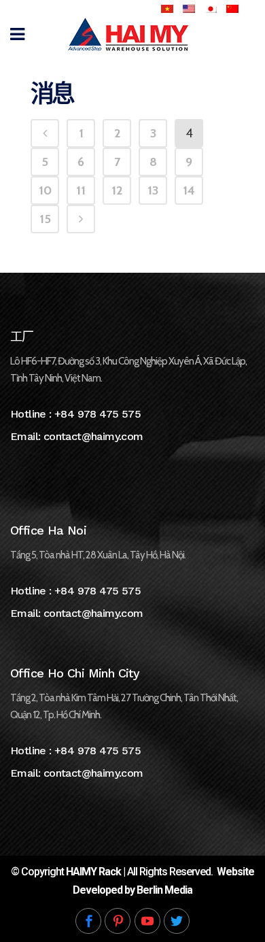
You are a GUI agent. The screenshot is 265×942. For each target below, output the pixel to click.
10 (45, 190)
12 (116, 190)
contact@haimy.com (93, 436)
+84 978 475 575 (97, 413)
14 (189, 190)
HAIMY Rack (93, 871)
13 (152, 190)
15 (45, 219)
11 (81, 190)
